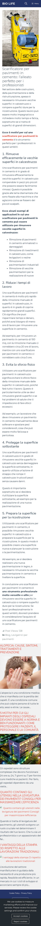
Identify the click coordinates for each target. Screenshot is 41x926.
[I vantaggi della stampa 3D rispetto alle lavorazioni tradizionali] (20, 861)
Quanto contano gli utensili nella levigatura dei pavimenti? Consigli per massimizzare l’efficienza (20, 797)
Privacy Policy (26, 893)
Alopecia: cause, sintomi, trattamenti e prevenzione (19, 649)
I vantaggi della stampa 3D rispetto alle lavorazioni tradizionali (19, 848)
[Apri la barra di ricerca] (26, 3)
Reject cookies (20, 921)
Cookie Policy (14, 893)
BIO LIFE (8, 3)
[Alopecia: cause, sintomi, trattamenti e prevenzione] (20, 687)
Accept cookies (20, 916)
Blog (7, 635)
